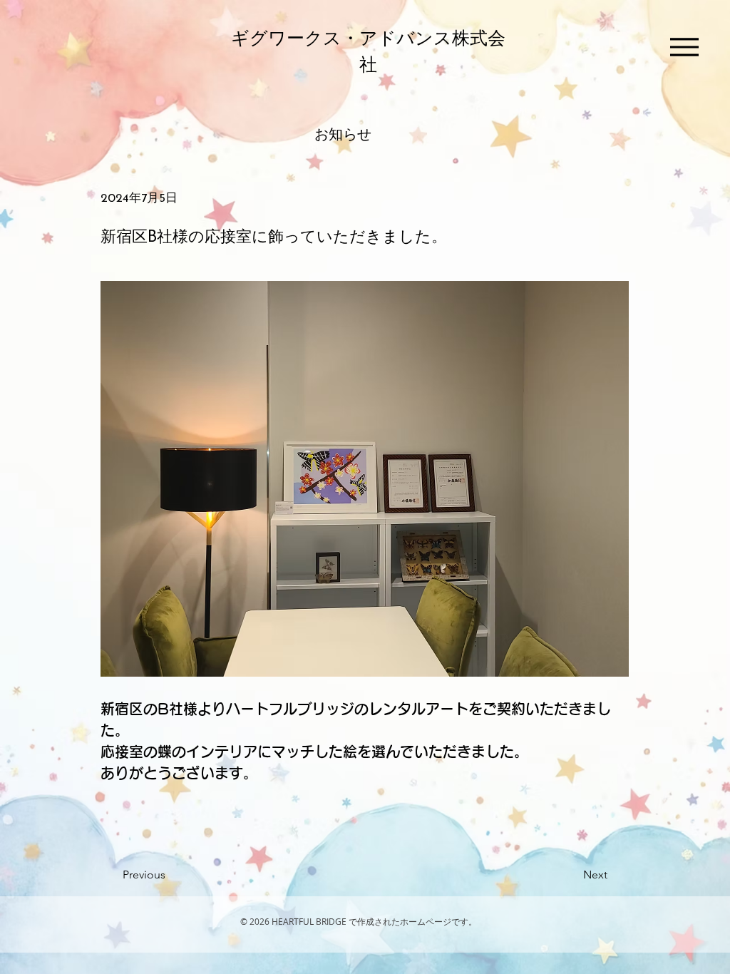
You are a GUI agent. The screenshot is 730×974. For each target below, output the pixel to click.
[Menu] (684, 47)
